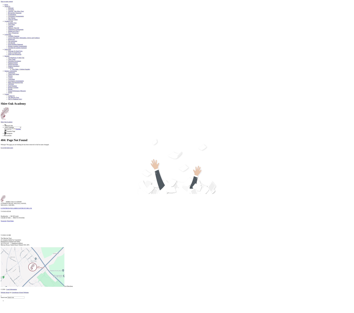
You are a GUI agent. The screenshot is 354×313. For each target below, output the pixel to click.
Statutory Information (10, 71)
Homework (11, 39)
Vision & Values (13, 19)
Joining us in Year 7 (14, 31)
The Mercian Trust (13, 97)
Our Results (11, 43)
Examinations (12, 14)
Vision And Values (13, 74)
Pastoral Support (13, 62)
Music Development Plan (15, 82)
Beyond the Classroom (14, 13)
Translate (18, 129)
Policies (10, 76)
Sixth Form (7, 49)
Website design (5, 292)
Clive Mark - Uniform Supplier (21, 69)
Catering (10, 26)
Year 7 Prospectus (13, 33)
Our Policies (11, 18)
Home (6, 4)
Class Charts (11, 59)
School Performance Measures (17, 91)
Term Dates (11, 24)
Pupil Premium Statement (15, 44)
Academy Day (12, 23)
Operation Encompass (14, 61)
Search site (4, 297)
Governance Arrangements (16, 16)
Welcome (11, 8)
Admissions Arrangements (15, 29)
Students (6, 56)
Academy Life (8, 21)
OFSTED (11, 84)
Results (10, 89)
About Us (7, 6)
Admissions (11, 72)
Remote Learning (13, 87)
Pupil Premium (12, 86)
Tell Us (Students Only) (15, 99)
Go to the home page (7, 148)
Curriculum (7, 34)
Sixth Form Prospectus (14, 54)
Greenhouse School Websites (20, 292)
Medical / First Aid (13, 28)
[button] (5, 125)
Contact (6, 94)
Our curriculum (12, 41)
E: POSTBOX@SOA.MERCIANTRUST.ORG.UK (16, 208)
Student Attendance (13, 66)
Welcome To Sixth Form (15, 51)
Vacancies (11, 9)
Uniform (10, 67)
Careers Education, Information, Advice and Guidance (24, 38)
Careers (10, 77)
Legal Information (11, 289)
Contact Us (11, 96)
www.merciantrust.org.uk (33, 232)
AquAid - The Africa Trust (16, 11)
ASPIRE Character (13, 36)
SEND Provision (13, 64)
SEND (10, 92)
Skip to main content (7, 1)
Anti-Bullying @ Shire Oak (16, 57)
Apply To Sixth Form (14, 53)
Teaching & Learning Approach (17, 48)
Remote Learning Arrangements (17, 46)
